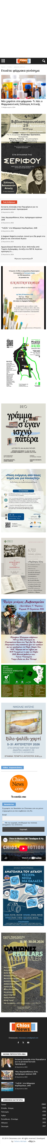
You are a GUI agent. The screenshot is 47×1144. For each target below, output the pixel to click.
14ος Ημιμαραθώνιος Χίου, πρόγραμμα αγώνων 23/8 (26, 1072)
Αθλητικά (4, 1123)
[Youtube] (28, 1043)
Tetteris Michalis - (21, 1141)
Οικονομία (4, 1126)
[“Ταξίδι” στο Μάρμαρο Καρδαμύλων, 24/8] (7, 1086)
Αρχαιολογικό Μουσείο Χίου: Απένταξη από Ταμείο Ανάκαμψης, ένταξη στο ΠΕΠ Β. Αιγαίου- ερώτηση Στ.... (22, 249)
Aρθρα (3, 1115)
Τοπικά (3, 1105)
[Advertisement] (23, 4)
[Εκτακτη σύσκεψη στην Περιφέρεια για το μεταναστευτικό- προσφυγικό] (7, 1062)
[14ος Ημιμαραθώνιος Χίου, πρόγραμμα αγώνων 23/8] (7, 1075)
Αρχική (3, 67)
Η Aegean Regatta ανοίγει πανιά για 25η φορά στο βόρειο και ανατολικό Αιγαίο (23, 237)
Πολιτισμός (5, 1112)
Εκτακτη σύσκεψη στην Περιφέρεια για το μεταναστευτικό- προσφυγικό (19, 208)
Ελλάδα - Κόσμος (7, 1108)
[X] (23, 1043)
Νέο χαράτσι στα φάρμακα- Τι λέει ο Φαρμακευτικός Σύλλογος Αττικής (22, 103)
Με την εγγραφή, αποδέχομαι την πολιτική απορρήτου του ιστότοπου (19, 824)
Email (4, 815)
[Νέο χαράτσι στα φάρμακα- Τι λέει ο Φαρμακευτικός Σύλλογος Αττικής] (23, 87)
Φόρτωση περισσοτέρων (22, 259)
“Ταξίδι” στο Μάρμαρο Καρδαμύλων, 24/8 (19, 228)
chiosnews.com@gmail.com (28, 1038)
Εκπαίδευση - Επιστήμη (9, 1119)
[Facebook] (18, 1043)
